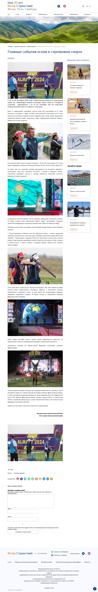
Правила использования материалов (26, 562)
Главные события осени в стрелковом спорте (51, 46)
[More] (51, 479)
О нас (17, 14)
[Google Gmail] (40, 479)
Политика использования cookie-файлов (68, 562)
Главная (10, 46)
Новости (28, 14)
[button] (61, 442)
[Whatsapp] (29, 479)
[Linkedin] (44, 479)
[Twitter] (32, 479)
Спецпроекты (74, 14)
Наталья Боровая (19, 473)
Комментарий (12, 493)
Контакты (87, 14)
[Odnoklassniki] (36, 479)
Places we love (58, 14)
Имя (9, 508)
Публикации (74, 92)
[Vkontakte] (47, 479)
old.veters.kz (56, 569)
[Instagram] (17, 479)
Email (10, 516)
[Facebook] (21, 479)
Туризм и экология (19, 46)
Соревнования (31, 46)
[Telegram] (25, 479)
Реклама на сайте (46, 562)
